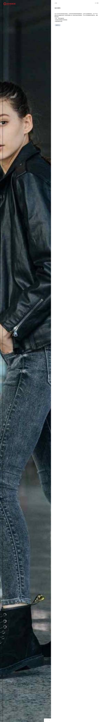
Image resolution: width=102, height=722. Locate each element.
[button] (45, 720)
